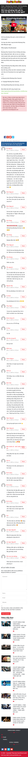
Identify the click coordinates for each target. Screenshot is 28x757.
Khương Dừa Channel (11, 6)
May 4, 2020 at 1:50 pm (12, 150)
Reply (23, 149)
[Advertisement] (14, 124)
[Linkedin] (8, 749)
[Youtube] (11, 749)
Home (2, 6)
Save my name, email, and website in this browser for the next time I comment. (12, 608)
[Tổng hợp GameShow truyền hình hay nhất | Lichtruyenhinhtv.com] (14, 1)
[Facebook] (2, 749)
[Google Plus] (5, 749)
